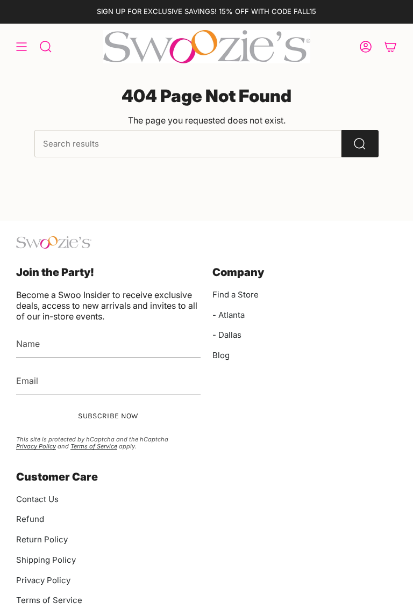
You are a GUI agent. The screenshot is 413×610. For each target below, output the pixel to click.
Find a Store (235, 294)
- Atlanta (228, 315)
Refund (30, 519)
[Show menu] (21, 46)
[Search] (360, 143)
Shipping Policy (46, 560)
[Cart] (390, 46)
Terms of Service (93, 446)
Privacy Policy (36, 446)
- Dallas (226, 335)
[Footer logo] (53, 242)
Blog (221, 355)
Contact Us (37, 499)
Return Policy (42, 539)
